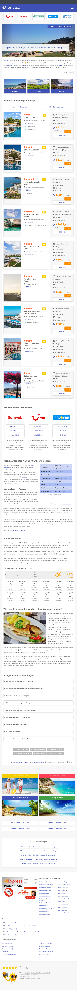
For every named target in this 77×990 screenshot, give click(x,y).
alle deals (15, 435)
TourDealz (40, 973)
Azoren (38, 91)
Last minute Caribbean (64, 885)
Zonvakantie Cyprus (44, 949)
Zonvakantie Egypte (44, 946)
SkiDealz (33, 973)
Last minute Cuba (62, 901)
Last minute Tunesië (63, 913)
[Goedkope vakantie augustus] (57, 786)
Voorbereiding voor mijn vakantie (13, 929)
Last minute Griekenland (46, 885)
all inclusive (15, 430)
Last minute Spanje (44, 882)
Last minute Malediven (64, 896)
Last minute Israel (62, 890)
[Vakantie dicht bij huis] (20, 807)
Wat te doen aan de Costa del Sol (13, 935)
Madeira (62, 91)
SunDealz (27, 973)
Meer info (29, 123)
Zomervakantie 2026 (20, 776)
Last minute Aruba (44, 911)
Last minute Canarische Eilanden (45, 899)
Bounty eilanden (57, 798)
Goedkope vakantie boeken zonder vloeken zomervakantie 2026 (22, 932)
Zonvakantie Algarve (8, 946)
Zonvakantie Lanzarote (45, 943)
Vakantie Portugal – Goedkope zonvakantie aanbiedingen (36, 47)
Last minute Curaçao (45, 887)
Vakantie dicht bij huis (20, 798)
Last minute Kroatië (44, 914)
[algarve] (15, 84)
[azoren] (38, 84)
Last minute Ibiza (44, 893)
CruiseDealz (46, 973)
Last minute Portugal (45, 890)
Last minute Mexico (63, 904)
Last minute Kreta (62, 907)
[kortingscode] (20, 887)
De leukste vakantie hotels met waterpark (15, 923)
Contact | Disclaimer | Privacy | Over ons (30, 978)
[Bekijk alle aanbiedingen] (10, 16)
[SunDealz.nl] (10, 968)
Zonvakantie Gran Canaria (46, 951)
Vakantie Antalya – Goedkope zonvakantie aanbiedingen (38, 847)
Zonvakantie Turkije (7, 951)
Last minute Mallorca (45, 896)
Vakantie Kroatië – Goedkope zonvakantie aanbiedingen (38, 863)
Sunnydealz (36, 975)
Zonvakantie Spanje (7, 949)
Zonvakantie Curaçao (45, 954)
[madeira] (62, 84)
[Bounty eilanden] (57, 807)
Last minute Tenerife (44, 903)
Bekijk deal (62, 135)
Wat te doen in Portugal (17, 530)
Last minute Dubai (63, 887)
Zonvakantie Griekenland (9, 954)
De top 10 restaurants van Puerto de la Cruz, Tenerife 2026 (20, 926)
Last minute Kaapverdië (45, 908)
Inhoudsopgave (68, 72)
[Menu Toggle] (72, 8)
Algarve (15, 91)
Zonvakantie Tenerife (8, 943)
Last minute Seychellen (64, 899)
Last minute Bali (43, 905)
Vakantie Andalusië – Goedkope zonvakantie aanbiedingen (38, 859)
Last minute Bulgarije (63, 882)
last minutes (15, 426)
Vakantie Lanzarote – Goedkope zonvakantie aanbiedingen (38, 851)
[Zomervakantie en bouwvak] (20, 786)
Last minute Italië (62, 893)
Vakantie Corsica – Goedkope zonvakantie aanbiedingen (38, 855)
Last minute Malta (62, 910)
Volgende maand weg (57, 776)
